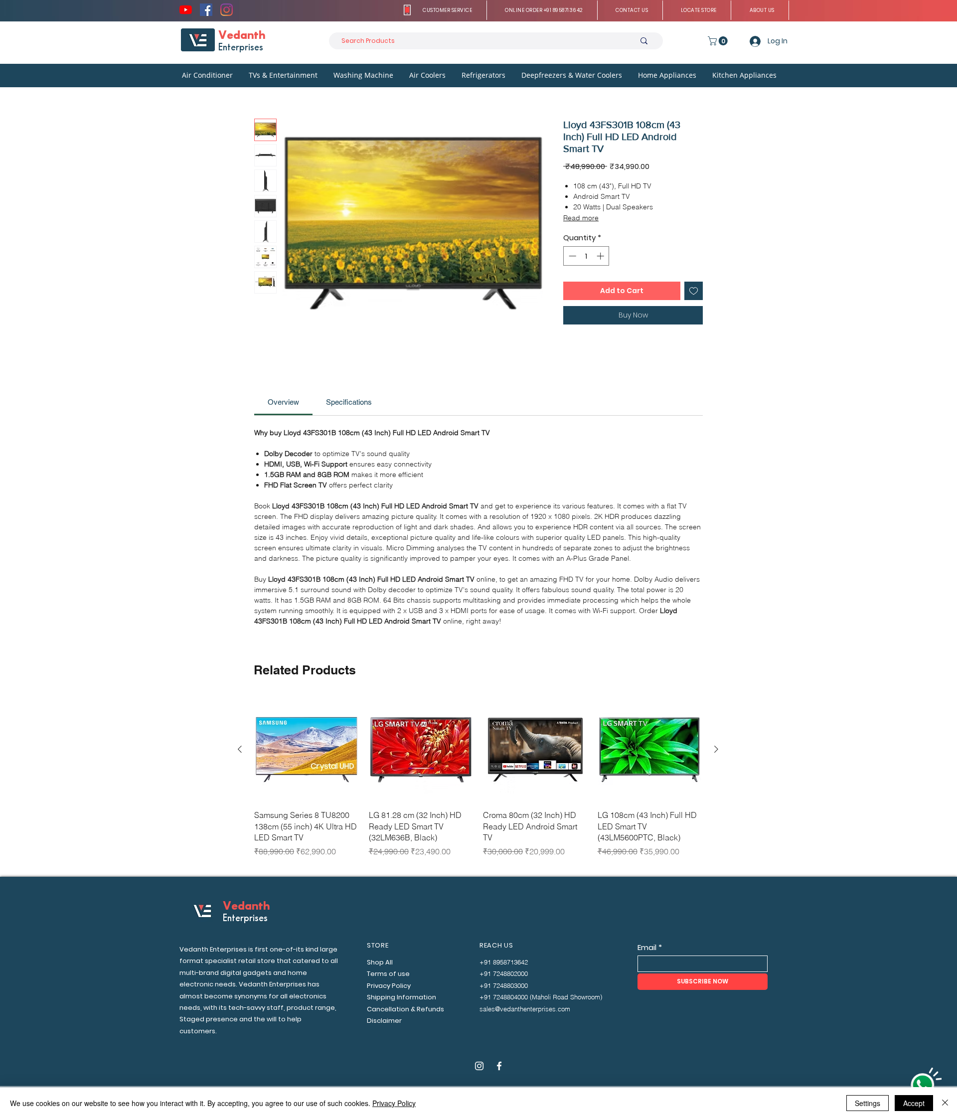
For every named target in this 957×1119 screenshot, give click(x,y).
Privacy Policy (394, 1103)
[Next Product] (716, 749)
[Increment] (601, 256)
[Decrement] (571, 256)
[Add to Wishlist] (693, 291)
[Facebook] (206, 9)
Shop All (380, 962)
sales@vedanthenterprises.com (524, 1009)
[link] (283, 402)
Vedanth (241, 35)
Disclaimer (384, 1020)
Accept (914, 1103)
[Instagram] (226, 9)
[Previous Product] (240, 749)
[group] (478, 783)
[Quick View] (306, 749)
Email (647, 947)
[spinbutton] (586, 256)
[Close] (945, 1103)
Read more (581, 217)
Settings (867, 1103)
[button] (448, 10)
